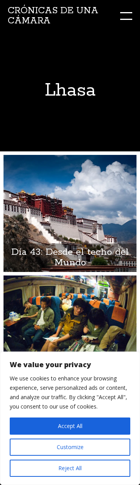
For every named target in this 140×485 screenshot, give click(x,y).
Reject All (70, 468)
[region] (70, 418)
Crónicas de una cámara (53, 16)
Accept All (70, 426)
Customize (70, 447)
